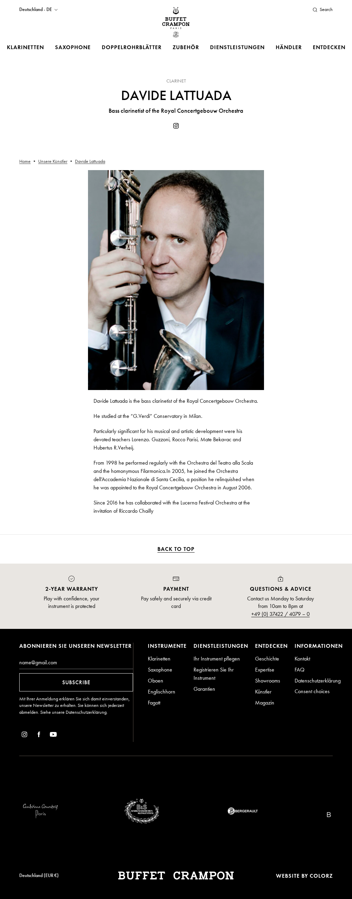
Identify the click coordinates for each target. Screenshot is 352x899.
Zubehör (186, 47)
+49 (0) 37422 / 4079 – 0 (280, 614)
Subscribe (76, 682)
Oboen (155, 680)
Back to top (176, 549)
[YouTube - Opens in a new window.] (53, 735)
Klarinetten (25, 47)
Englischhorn (161, 691)
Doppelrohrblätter (132, 47)
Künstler (263, 691)
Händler (289, 47)
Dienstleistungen (237, 47)
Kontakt (302, 658)
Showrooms (267, 680)
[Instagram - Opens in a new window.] (176, 127)
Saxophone (73, 47)
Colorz (321, 876)
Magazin (264, 702)
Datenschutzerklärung (86, 712)
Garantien (204, 689)
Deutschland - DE (35, 9)
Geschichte (267, 658)
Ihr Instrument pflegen (217, 658)
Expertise (264, 669)
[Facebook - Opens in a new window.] (39, 735)
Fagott (154, 702)
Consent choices (312, 691)
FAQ (300, 669)
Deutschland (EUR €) (39, 875)
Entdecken (329, 47)
